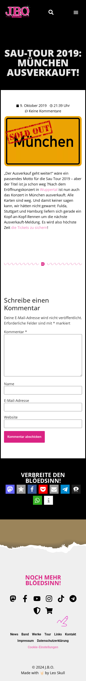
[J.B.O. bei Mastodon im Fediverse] (13, 598)
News (14, 634)
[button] (76, 12)
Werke (36, 634)
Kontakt (70, 634)
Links (58, 634)
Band (25, 634)
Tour (47, 634)
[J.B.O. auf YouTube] (37, 598)
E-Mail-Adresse (16, 400)
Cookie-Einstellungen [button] (43, 647)
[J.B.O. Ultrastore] (49, 610)
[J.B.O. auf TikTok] (61, 598)
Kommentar (15, 332)
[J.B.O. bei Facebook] (25, 598)
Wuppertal (49, 189)
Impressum (25, 641)
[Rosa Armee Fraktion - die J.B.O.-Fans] (37, 610)
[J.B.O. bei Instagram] (49, 598)
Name (9, 384)
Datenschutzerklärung (53, 641)
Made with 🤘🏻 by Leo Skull (43, 672)
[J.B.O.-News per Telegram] (73, 598)
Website (11, 417)
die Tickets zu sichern (29, 227)
